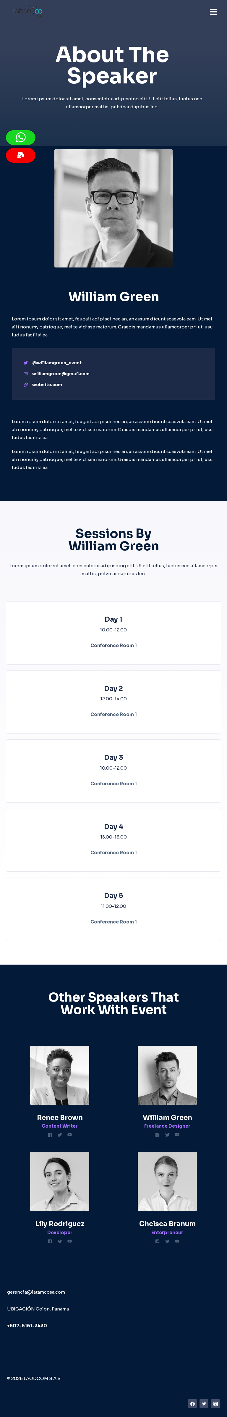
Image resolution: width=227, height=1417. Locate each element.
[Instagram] (215, 1403)
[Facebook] (192, 1403)
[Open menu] (213, 11)
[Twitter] (204, 1403)
